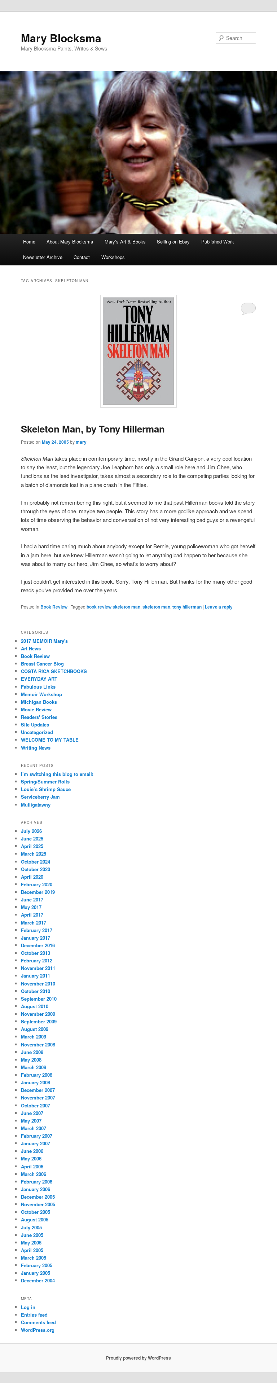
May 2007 (31, 1120)
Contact (82, 257)
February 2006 (36, 1181)
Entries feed (34, 1314)
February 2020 (36, 884)
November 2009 (38, 1013)
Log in (28, 1307)
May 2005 (31, 1242)
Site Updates (35, 724)
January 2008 (35, 1082)
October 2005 (35, 1211)
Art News (31, 648)
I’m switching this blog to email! (57, 773)
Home (29, 241)
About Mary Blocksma (70, 241)
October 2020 (35, 869)
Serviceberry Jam (40, 796)
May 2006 (31, 1158)
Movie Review (36, 709)
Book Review (53, 606)
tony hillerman (187, 606)
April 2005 (32, 1250)
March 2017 (33, 922)
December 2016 (38, 945)
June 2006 (32, 1150)
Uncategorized (37, 732)
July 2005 (31, 1227)
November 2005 (38, 1204)
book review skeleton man (113, 606)
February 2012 (36, 960)
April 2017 (32, 914)
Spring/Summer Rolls (45, 781)
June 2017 (32, 899)
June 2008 (32, 1052)
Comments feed (38, 1322)
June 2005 (32, 1234)
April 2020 (32, 876)
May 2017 (31, 907)
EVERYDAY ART (39, 678)
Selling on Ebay (173, 241)
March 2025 (33, 853)
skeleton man (156, 606)
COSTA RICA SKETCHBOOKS (54, 671)
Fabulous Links (38, 686)
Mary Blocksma (61, 37)
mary (81, 442)
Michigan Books (39, 701)
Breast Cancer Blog (42, 663)
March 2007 (33, 1128)
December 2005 (38, 1196)
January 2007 (35, 1143)
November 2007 (38, 1097)
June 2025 (32, 838)
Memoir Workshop (41, 694)
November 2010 (38, 983)
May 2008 (31, 1059)
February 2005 (36, 1265)
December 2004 (38, 1280)
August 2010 (34, 1006)
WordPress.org (37, 1329)
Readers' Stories (39, 717)
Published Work (217, 241)
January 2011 (35, 975)
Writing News (35, 747)
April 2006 (32, 1166)
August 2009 (34, 1029)
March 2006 (33, 1174)
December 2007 (38, 1089)
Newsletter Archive (42, 257)
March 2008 (33, 1067)
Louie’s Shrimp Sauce (46, 789)
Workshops (113, 257)
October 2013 (35, 952)
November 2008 (38, 1044)
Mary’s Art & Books (125, 241)
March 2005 (33, 1257)
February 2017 (36, 930)
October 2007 (35, 1105)
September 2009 (39, 1021)
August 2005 (34, 1219)
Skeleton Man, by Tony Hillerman (93, 428)
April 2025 (32, 846)
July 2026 (31, 830)
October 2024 (35, 861)
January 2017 (35, 937)
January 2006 (35, 1189)
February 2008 (36, 1074)
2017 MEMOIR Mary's (44, 640)
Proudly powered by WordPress (138, 1358)
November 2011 (38, 968)
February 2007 (36, 1135)
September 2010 (39, 998)
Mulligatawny (35, 804)
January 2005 (35, 1272)
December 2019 (38, 891)
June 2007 (32, 1113)
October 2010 (35, 991)
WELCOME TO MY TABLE (50, 739)
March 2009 (33, 1036)
